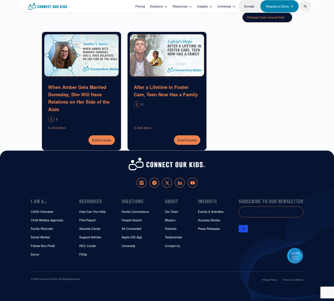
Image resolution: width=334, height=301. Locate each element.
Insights (207, 201)
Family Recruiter (42, 228)
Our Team (171, 211)
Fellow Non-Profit (43, 246)
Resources (90, 201)
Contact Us (172, 246)
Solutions (133, 201)
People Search (132, 220)
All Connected (131, 228)
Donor (35, 254)
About (171, 201)
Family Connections (135, 211)
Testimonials (173, 237)
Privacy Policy (269, 279)
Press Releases (209, 228)
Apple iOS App (132, 237)
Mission (170, 220)
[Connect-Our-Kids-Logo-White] (167, 164)
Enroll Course (101, 140)
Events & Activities (210, 211)
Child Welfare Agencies (47, 220)
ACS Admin (59, 128)
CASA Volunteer (42, 211)
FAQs (83, 254)
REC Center (87, 246)
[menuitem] (140, 6)
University (128, 246)
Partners (170, 228)
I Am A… (39, 201)
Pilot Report (87, 220)
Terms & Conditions (293, 279)
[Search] (305, 6)
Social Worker (40, 237)
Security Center (90, 228)
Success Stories (209, 220)
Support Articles (90, 237)
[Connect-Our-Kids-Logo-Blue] (48, 6)
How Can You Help (92, 211)
